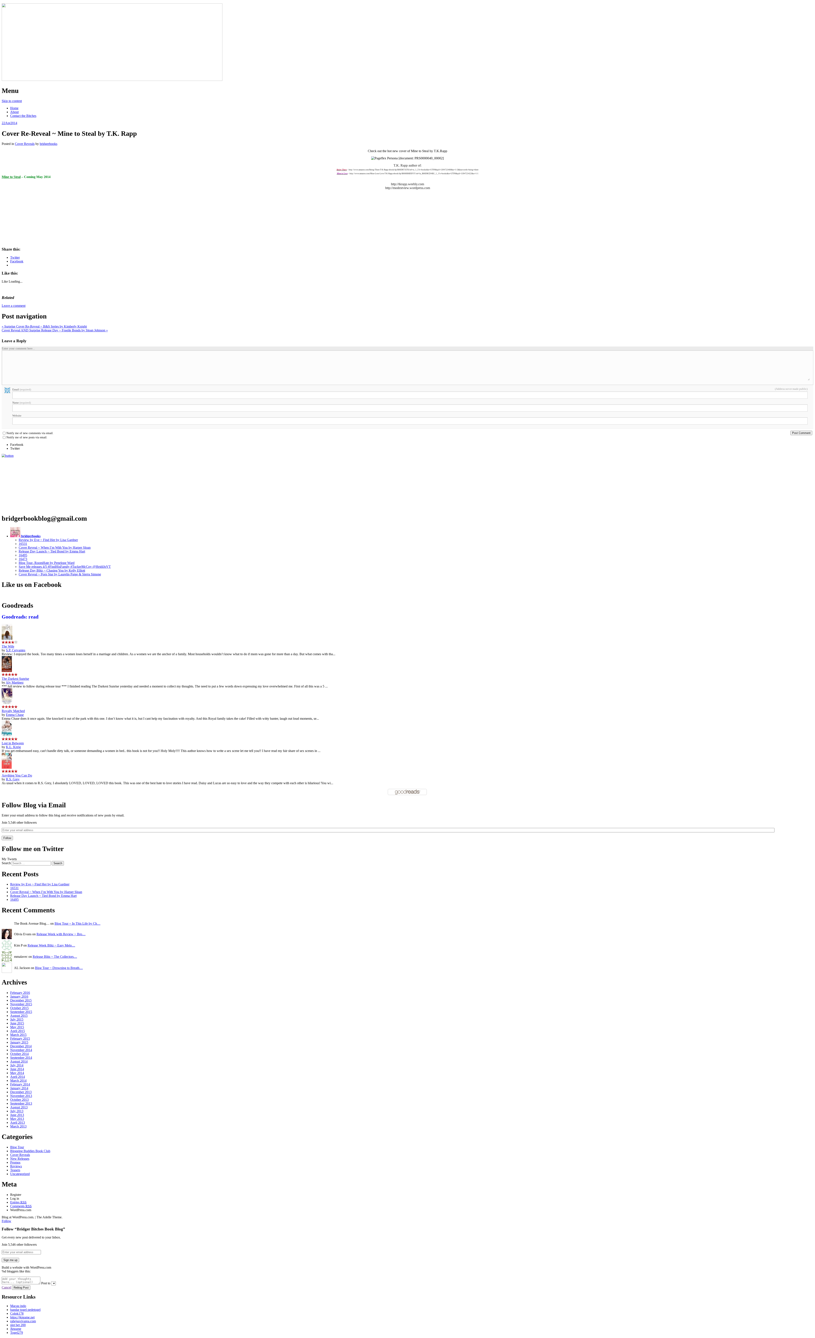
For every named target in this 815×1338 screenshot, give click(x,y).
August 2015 (19, 1015)
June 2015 (17, 1023)
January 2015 (19, 1042)
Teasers (15, 1170)
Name (21, 402)
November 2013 (21, 1096)
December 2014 (21, 1046)
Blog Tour (17, 1147)
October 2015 (19, 1008)
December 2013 (21, 1092)
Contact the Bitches (23, 116)
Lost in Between (13, 743)
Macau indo (18, 1306)
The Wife (8, 646)
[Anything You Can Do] (7, 767)
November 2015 (21, 1004)
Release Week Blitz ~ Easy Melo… (51, 945)
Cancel (6, 1287)
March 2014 (18, 1080)
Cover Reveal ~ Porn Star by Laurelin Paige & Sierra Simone (60, 574)
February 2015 (20, 1038)
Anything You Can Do (17, 775)
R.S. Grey (13, 779)
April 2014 (17, 1077)
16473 (23, 559)
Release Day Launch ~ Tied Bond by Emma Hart (52, 551)
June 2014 (17, 1069)
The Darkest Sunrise (15, 678)
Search (6, 863)
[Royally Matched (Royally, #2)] (7, 703)
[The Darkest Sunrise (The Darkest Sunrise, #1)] (7, 671)
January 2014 (19, 1088)
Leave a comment (13, 305)
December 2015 (21, 1000)
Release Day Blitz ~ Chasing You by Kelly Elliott (52, 570)
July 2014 (16, 1065)
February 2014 (20, 1084)
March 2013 (18, 1126)
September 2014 (21, 1057)
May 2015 (17, 1027)
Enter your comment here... (18, 348)
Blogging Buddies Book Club (30, 1151)
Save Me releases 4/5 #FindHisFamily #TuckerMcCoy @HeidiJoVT (65, 566)
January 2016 (19, 996)
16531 (23, 544)
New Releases (19, 1158)
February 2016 (20, 992)
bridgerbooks (48, 144)
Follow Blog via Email (34, 805)
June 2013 (17, 1115)
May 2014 (17, 1073)
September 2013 (21, 1103)
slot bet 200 (18, 1325)
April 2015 (17, 1031)
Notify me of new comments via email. (29, 433)
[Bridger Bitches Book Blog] (112, 79)
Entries (18, 1202)
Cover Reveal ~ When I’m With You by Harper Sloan (55, 547)
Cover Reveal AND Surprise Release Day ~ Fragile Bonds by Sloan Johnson (55, 330)
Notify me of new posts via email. (26, 437)
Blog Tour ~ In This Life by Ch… (77, 923)
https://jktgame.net (22, 1317)
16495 (23, 555)
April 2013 (17, 1122)
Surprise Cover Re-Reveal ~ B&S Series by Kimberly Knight (44, 326)
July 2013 (16, 1111)
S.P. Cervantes (15, 650)
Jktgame (15, 1329)
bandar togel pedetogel (25, 1309)
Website (16, 415)
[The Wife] (7, 638)
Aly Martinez (15, 682)
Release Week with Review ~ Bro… (61, 934)
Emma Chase (15, 715)
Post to (45, 1283)
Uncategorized (20, 1174)
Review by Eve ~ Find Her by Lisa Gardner (48, 540)
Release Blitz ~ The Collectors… (55, 956)
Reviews (16, 1166)
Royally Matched (13, 711)
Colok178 (17, 1313)
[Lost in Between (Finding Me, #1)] (7, 735)
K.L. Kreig (13, 747)
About (14, 112)
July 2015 (16, 1019)
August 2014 (19, 1061)
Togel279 (16, 1332)
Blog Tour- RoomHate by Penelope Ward (46, 563)
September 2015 (21, 1012)
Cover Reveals (25, 144)
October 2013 (19, 1099)
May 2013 (17, 1119)
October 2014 (19, 1054)
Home (14, 108)
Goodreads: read (20, 617)
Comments (21, 1206)
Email (21, 389)
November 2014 (21, 1050)
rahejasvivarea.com (23, 1321)
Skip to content (12, 101)
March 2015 (18, 1034)
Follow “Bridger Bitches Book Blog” (33, 1229)
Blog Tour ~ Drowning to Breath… (59, 968)
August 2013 (19, 1107)
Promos (15, 1162)
